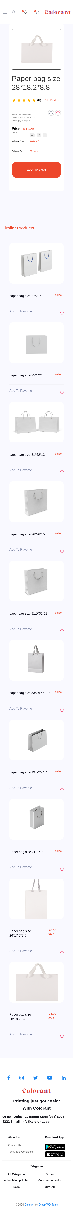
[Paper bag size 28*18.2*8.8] (36, 49)
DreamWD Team (48, 1204)
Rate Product (51, 100)
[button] (24, 12)
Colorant (29, 1204)
